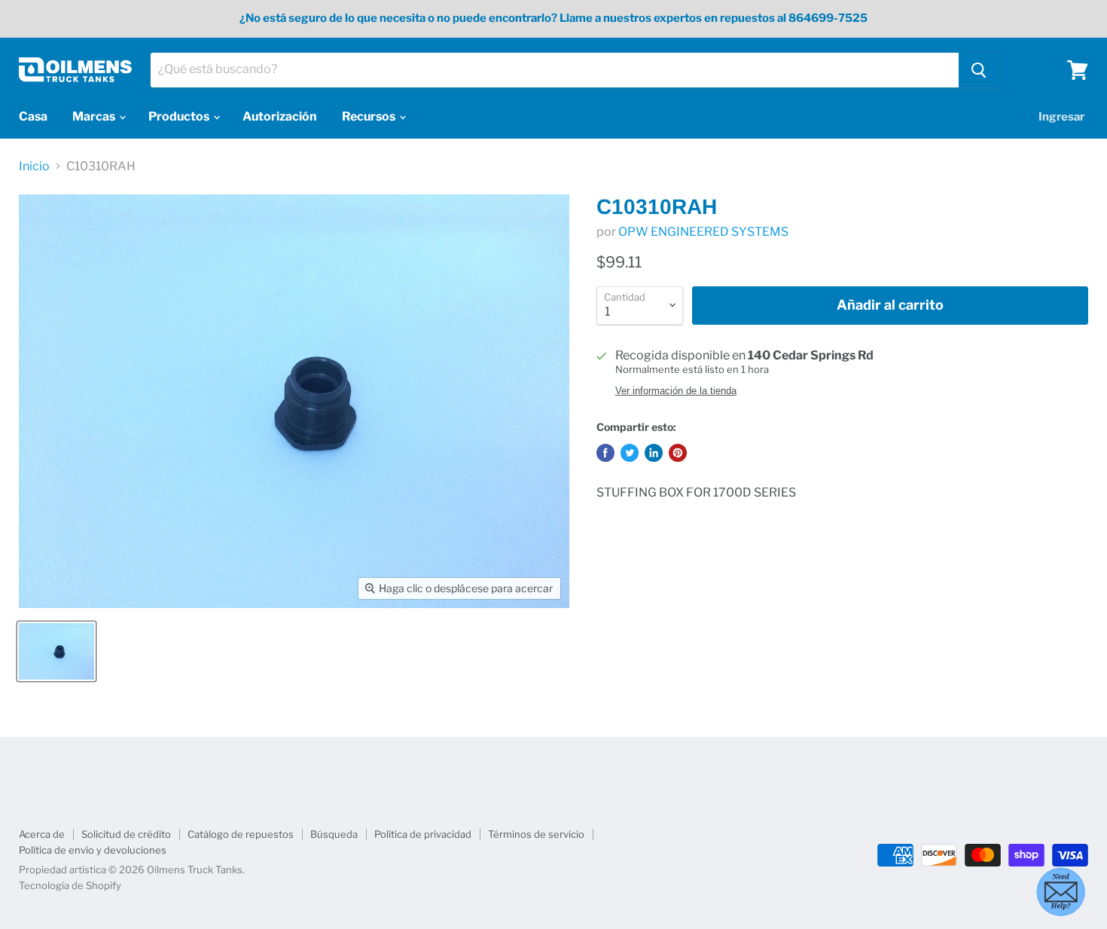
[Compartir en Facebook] (605, 453)
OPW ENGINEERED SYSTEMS (703, 232)
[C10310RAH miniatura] (56, 651)
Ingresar (1061, 117)
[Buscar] (979, 70)
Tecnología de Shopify (70, 885)
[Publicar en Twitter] (630, 453)
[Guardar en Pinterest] (678, 453)
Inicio (34, 166)
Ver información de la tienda (675, 391)
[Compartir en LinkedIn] (654, 453)
